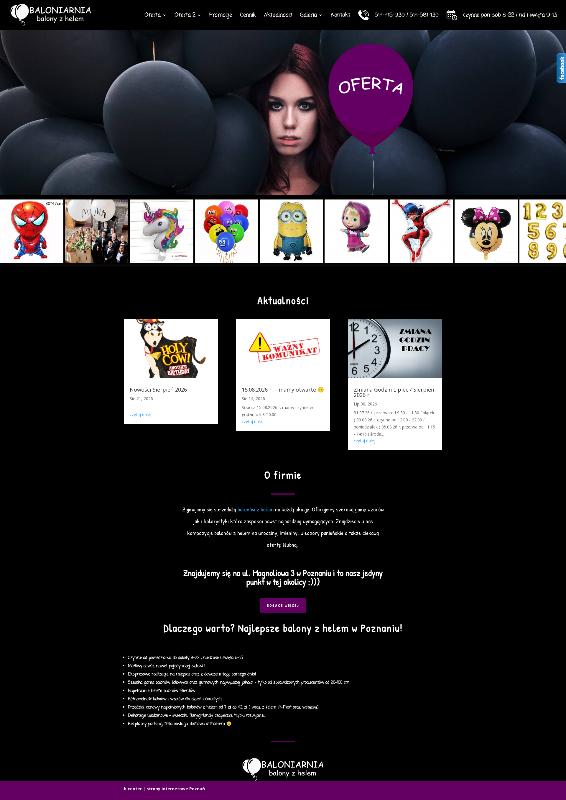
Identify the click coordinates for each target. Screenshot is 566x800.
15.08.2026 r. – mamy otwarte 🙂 (283, 389)
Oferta (152, 16)
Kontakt (340, 16)
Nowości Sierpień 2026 (158, 389)
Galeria (308, 16)
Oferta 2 (185, 16)
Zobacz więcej (283, 605)
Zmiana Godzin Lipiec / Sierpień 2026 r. (394, 392)
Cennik (248, 16)
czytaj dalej (140, 414)
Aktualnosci (278, 16)
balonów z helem (256, 509)
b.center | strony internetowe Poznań (164, 788)
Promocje (220, 16)
